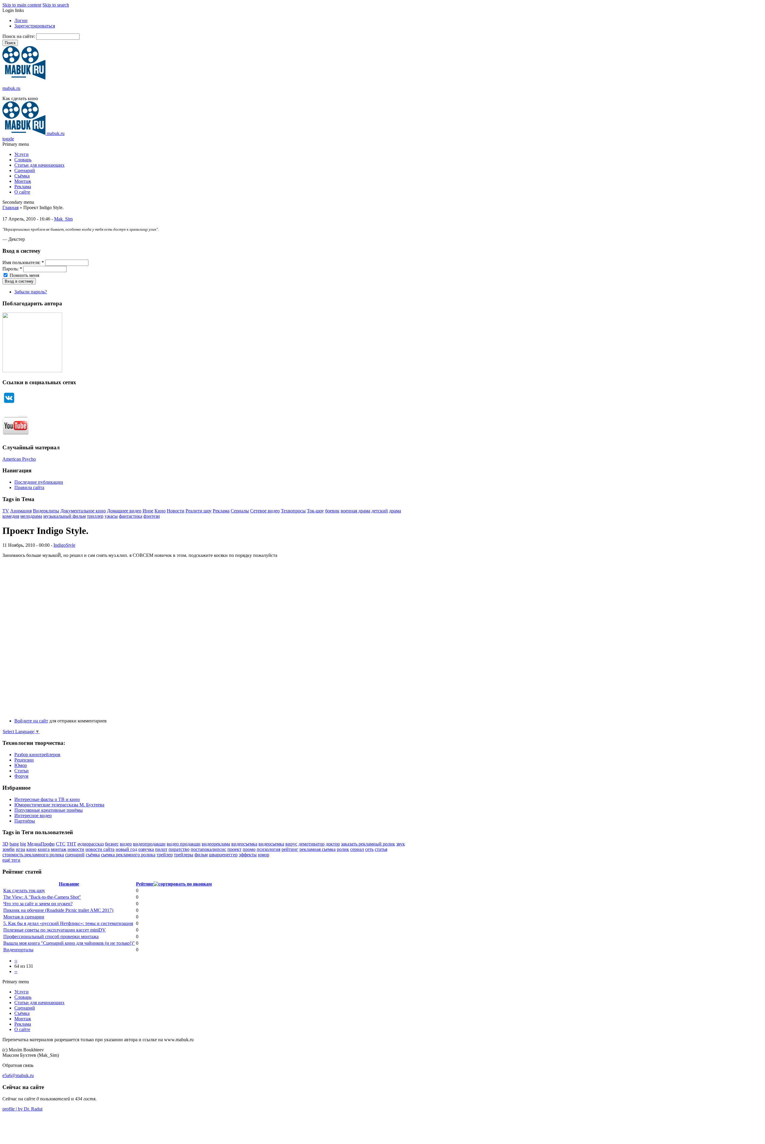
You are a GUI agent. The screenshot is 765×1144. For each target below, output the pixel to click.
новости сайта (99, 849)
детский (379, 510)
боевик (332, 510)
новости (76, 849)
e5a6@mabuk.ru (18, 1075)
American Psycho (19, 459)
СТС (60, 843)
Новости (175, 510)
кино (31, 849)
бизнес (112, 843)
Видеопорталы (18, 949)
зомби (8, 849)
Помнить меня (23, 275)
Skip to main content (21, 4)
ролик (343, 849)
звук (400, 843)
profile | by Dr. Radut (22, 1108)
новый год (126, 849)
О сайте (22, 192)
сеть (369, 849)
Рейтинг (145, 883)
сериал (357, 849)
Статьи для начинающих (39, 165)
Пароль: (12, 268)
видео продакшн (184, 843)
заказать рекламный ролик (368, 843)
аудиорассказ (90, 843)
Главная (10, 207)
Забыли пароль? (30, 291)
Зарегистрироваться (34, 25)
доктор (333, 843)
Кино (160, 510)
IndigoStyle (64, 545)
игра (20, 849)
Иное (148, 510)
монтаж (58, 849)
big (23, 843)
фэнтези (151, 516)
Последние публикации (38, 482)
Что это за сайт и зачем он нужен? (38, 903)
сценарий (75, 854)
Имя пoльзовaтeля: (23, 262)
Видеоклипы (46, 510)
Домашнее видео (124, 510)
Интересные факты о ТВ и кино (47, 799)
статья (381, 849)
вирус (291, 843)
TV (5, 510)
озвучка (146, 849)
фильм (201, 854)
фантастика (130, 516)
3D (5, 843)
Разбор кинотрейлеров (37, 754)
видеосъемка (244, 843)
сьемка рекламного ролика (128, 854)
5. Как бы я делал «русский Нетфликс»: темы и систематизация (68, 923)
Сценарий (24, 170)
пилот (161, 849)
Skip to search (55, 4)
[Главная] (23, 78)
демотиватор (312, 843)
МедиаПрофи (41, 843)
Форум (21, 776)
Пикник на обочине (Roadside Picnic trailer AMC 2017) (58, 910)
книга (44, 849)
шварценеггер (223, 854)
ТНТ (71, 843)
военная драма (355, 510)
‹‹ (15, 960)
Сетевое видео (265, 510)
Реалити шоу (199, 510)
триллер (95, 516)
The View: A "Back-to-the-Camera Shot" (42, 897)
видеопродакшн (149, 843)
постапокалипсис (208, 849)
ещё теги (11, 860)
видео (126, 843)
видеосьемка (271, 843)
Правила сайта (29, 487)
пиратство (179, 849)
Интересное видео (33, 815)
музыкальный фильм (64, 516)
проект (234, 849)
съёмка (93, 854)
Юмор (20, 765)
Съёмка (22, 175)
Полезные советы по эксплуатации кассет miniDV (54, 929)
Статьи (21, 770)
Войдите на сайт (31, 720)
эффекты (248, 854)
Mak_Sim (63, 218)
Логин (20, 20)
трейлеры (183, 854)
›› (15, 971)
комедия (10, 516)
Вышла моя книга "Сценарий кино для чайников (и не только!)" (69, 943)
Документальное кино (83, 510)
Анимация (21, 510)
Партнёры (24, 820)
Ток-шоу (315, 510)
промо (249, 849)
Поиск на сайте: (19, 36)
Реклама (22, 186)
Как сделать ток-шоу (24, 890)
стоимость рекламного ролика (33, 854)
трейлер (165, 854)
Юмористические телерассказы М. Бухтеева (59, 804)
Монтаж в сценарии (23, 916)
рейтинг (289, 849)
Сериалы (240, 510)
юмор (263, 854)
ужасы (111, 516)
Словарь (22, 159)
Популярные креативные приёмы (48, 810)
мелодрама (31, 516)
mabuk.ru (11, 88)
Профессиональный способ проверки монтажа (51, 936)
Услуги (21, 154)
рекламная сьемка (317, 849)
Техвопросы (293, 510)
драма (395, 510)
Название (69, 883)
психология (268, 849)
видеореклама (216, 843)
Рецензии (24, 759)
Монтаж (22, 181)
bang (14, 843)
